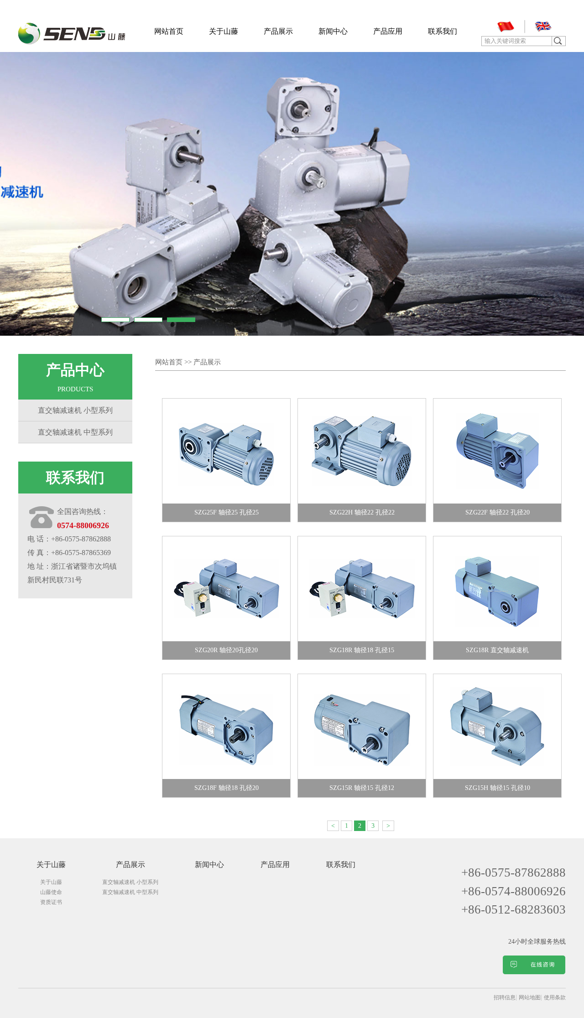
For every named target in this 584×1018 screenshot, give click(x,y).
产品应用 (387, 31)
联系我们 (442, 31)
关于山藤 (223, 31)
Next (572, 192)
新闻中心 (333, 31)
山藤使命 (51, 892)
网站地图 (530, 997)
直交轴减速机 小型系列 (75, 410)
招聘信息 (505, 997)
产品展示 (278, 31)
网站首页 (168, 31)
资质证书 (51, 902)
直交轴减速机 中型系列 (75, 432)
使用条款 (555, 997)
